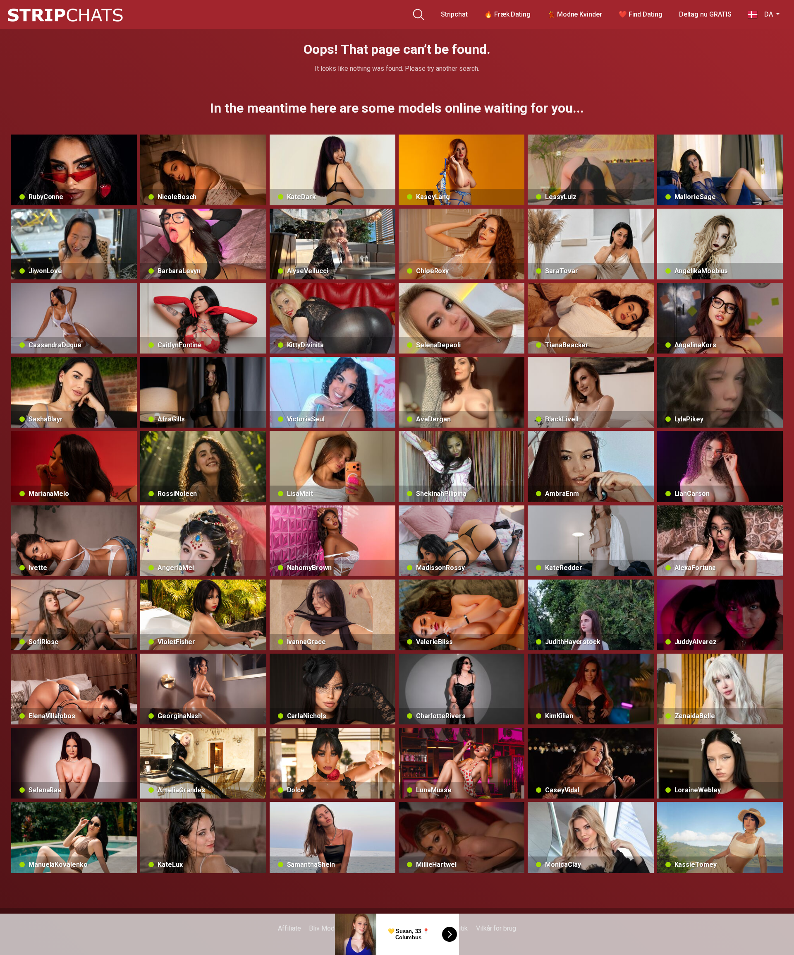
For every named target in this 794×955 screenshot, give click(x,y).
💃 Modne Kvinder (574, 14)
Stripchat (454, 14)
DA (766, 14)
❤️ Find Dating (640, 14)
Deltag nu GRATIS (705, 14)
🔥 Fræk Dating (507, 14)
